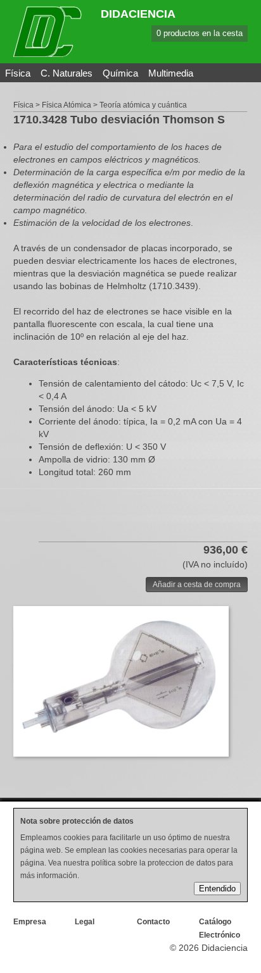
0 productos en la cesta (199, 33)
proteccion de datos (181, 862)
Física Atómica (66, 105)
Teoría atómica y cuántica (143, 105)
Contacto (153, 921)
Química (120, 73)
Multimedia (170, 73)
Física (17, 73)
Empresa (29, 921)
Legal (84, 921)
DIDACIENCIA (138, 14)
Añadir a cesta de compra (197, 584)
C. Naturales (66, 73)
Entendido (217, 888)
